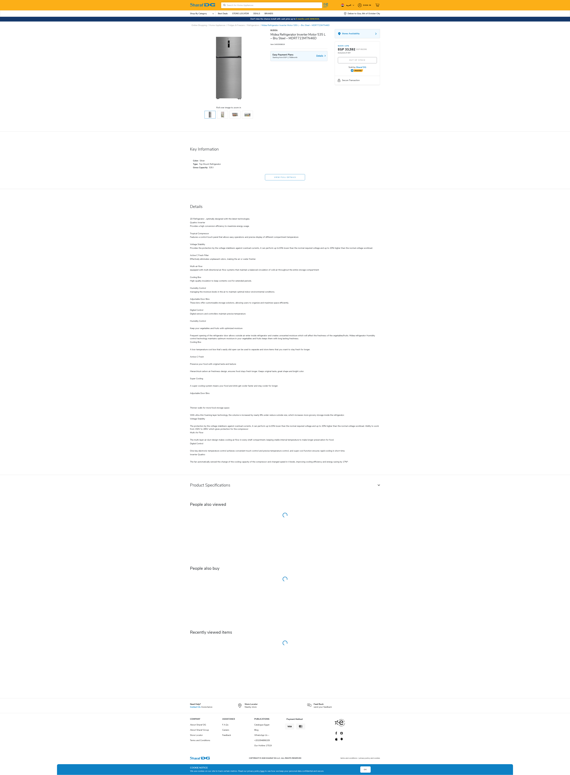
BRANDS (269, 13)
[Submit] (224, 5)
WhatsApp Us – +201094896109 (262, 738)
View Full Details (285, 177)
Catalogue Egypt (261, 724)
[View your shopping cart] (378, 5)
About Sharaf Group (199, 730)
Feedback (226, 735)
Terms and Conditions (200, 740)
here (262, 771)
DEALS (256, 13)
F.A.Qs (225, 724)
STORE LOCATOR (240, 13)
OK (365, 769)
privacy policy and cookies (369, 758)
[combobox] (271, 5)
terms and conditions (349, 758)
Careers (225, 730)
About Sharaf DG (198, 724)
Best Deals (223, 13)
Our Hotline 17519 (263, 745)
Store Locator (196, 735)
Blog (256, 730)
